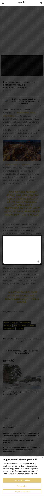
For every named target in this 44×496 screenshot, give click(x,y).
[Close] (42, 457)
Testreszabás (22, 486)
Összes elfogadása (22, 480)
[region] (22, 476)
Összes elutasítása (22, 492)
